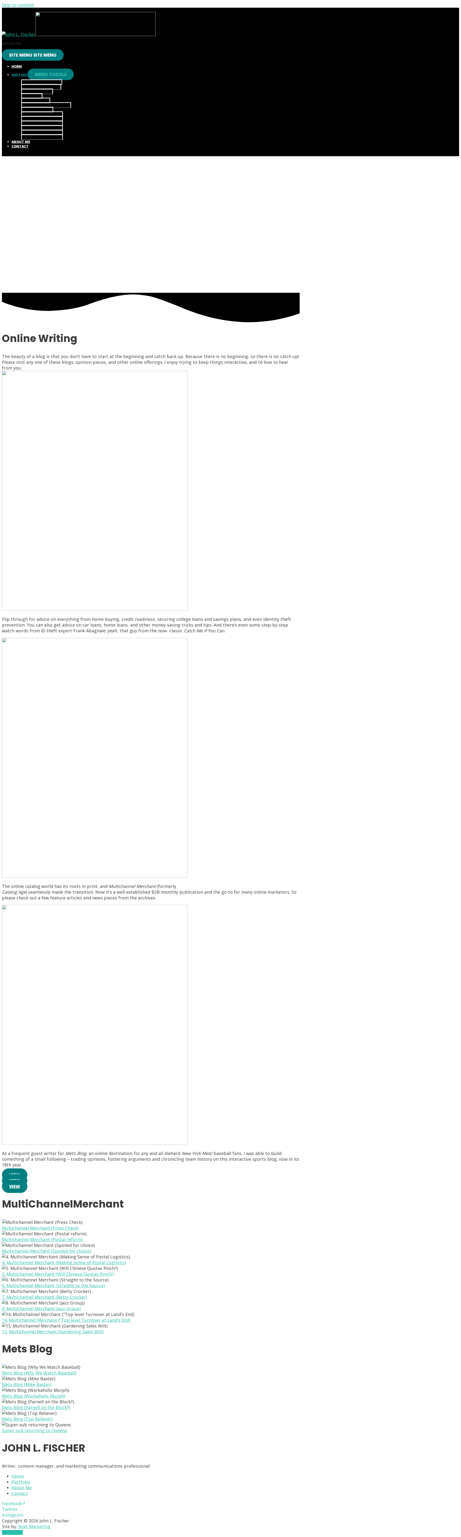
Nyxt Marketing (34, 1526)
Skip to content (18, 5)
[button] (14, 1186)
